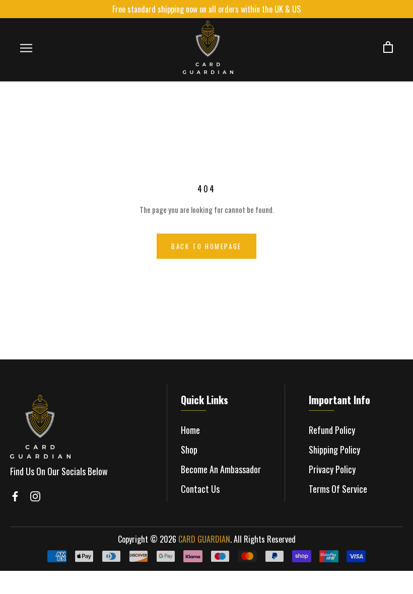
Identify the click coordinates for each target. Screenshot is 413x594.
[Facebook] (15, 496)
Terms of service (338, 488)
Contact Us (200, 488)
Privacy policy (332, 469)
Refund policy (332, 429)
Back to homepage (206, 246)
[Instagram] (35, 496)
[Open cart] (388, 47)
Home (190, 429)
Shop (189, 449)
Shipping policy (334, 449)
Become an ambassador (221, 469)
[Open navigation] (26, 47)
